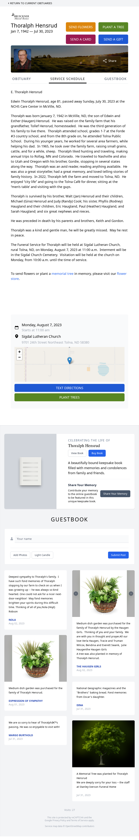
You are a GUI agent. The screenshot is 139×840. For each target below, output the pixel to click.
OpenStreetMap (73, 826)
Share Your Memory (115, 493)
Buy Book (97, 453)
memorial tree (62, 273)
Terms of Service (79, 820)
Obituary (21, 79)
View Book (77, 453)
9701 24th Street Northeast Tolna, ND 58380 (55, 342)
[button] (69, 360)
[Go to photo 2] (104, 614)
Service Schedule (67, 79)
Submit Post (118, 555)
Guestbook (115, 79)
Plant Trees (69, 397)
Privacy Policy (59, 820)
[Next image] (131, 593)
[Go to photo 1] (102, 615)
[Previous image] (76, 593)
